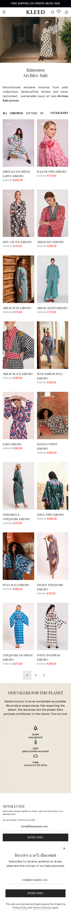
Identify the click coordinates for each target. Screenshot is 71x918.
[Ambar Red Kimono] (52, 213)
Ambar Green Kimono (52, 308)
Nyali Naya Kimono (16, 585)
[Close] (64, 848)
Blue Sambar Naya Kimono (49, 376)
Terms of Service (42, 908)
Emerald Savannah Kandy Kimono (16, 174)
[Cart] (66, 12)
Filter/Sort (59, 113)
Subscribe (36, 837)
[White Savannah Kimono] (52, 626)
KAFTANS (31, 113)
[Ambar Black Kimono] (18, 345)
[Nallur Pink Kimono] (52, 143)
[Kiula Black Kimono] (18, 213)
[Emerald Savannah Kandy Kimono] (18, 143)
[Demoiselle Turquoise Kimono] (18, 486)
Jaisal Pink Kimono (50, 514)
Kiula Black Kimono (17, 242)
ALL (5, 113)
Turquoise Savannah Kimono (18, 657)
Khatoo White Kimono (47, 446)
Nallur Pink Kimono (52, 171)
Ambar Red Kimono (50, 242)
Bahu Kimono (12, 444)
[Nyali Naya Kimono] (18, 556)
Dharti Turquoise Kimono (50, 587)
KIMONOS (16, 113)
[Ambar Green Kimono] (52, 279)
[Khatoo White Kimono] (52, 415)
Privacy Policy (20, 908)
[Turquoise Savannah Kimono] (18, 626)
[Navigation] (4, 12)
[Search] (50, 12)
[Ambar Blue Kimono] (18, 279)
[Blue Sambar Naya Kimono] (52, 345)
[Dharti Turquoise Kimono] (52, 556)
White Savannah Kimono (48, 657)
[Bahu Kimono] (18, 415)
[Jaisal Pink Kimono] (52, 486)
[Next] (44, 675)
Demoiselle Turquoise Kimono (16, 517)
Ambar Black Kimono (18, 374)
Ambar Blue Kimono (17, 308)
